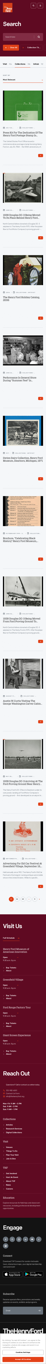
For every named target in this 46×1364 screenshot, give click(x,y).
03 (23, 899)
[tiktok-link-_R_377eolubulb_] (38, 1239)
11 (34, 899)
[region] (23, 1348)
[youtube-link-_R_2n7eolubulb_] (32, 1239)
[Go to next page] (39, 899)
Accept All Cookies (23, 1359)
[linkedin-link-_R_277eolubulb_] (25, 1239)
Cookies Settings (23, 1352)
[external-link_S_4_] (23, 1090)
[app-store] (12, 1274)
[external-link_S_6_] (23, 1096)
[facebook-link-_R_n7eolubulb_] (5, 1239)
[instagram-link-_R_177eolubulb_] (12, 1239)
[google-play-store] (33, 1274)
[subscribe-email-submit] (39, 1311)
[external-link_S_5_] (23, 1093)
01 (11, 899)
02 (17, 899)
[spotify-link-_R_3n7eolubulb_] (5, 1246)
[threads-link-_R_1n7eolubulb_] (19, 1239)
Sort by (6, 75)
